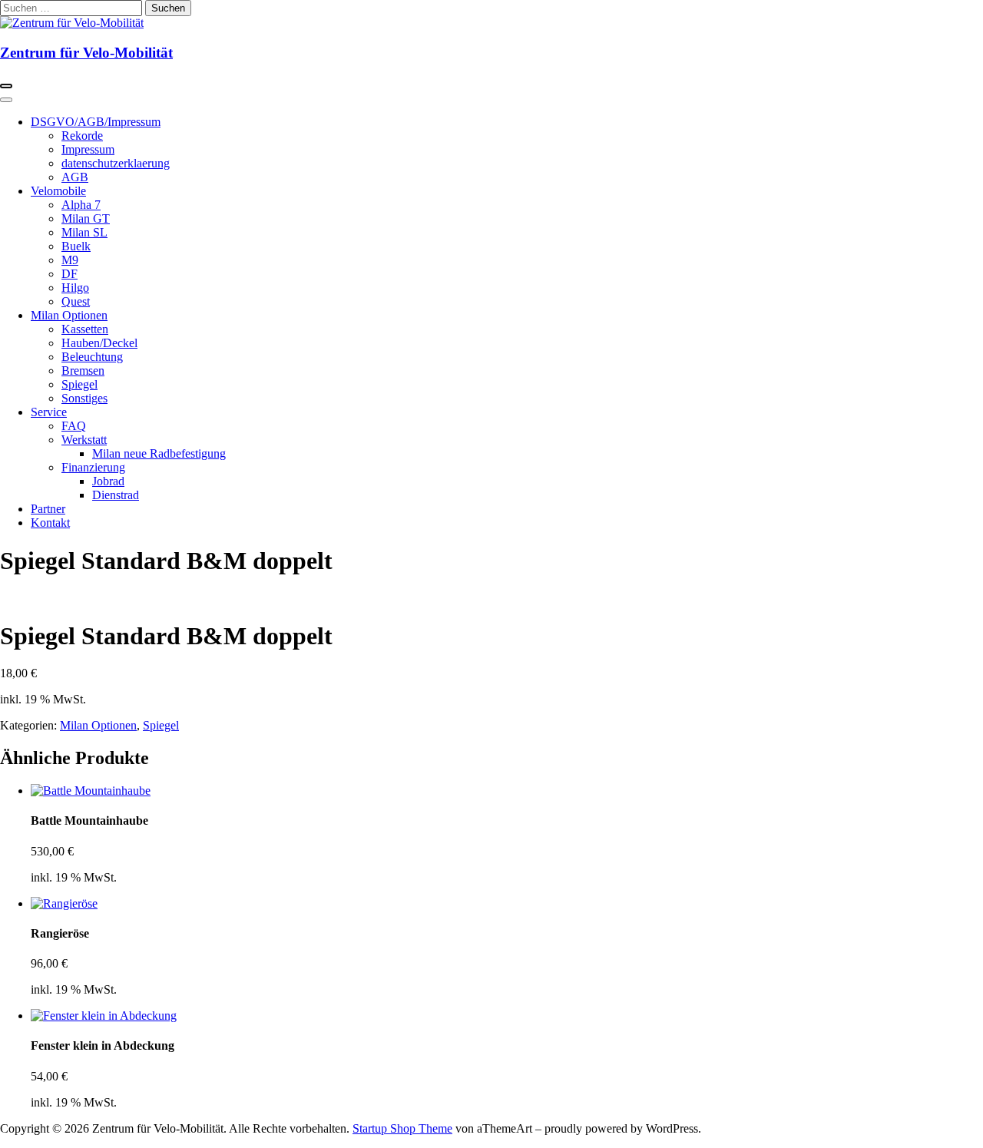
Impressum (87, 149)
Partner (48, 508)
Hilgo (75, 287)
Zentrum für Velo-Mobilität (86, 53)
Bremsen (82, 370)
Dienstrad (115, 494)
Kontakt (50, 522)
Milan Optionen (69, 315)
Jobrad (108, 481)
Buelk (76, 246)
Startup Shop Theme (402, 1128)
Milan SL (84, 232)
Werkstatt (84, 439)
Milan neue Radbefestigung (159, 453)
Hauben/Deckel (99, 342)
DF (69, 273)
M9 (69, 259)
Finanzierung (93, 467)
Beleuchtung (92, 356)
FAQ (73, 425)
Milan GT (85, 218)
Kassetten (84, 329)
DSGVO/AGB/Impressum (96, 121)
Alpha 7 (81, 204)
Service (49, 412)
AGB (74, 177)
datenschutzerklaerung (115, 163)
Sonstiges (84, 398)
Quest (75, 301)
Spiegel (79, 384)
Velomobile (58, 190)
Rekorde (82, 135)
